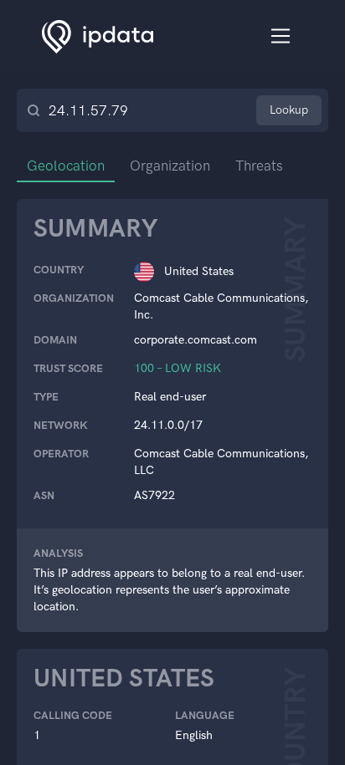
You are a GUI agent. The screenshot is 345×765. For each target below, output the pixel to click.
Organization (170, 165)
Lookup (289, 110)
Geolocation (66, 165)
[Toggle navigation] (281, 36)
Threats (259, 165)
